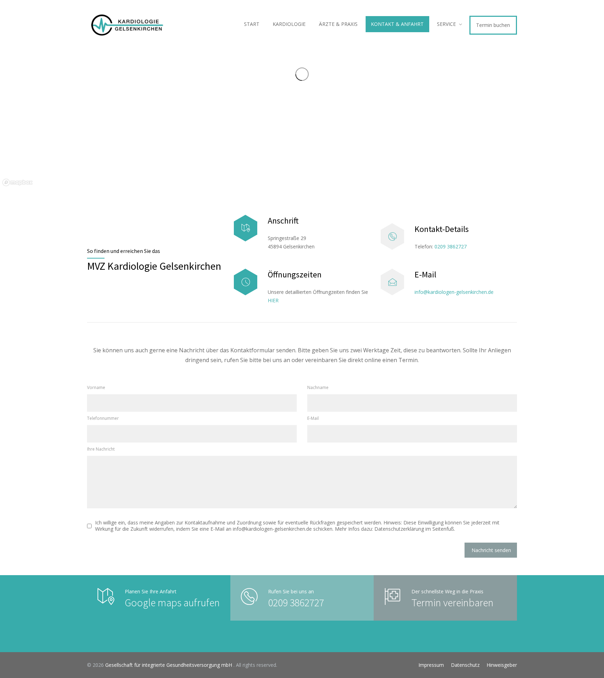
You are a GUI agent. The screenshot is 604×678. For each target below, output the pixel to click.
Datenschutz (465, 665)
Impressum (431, 665)
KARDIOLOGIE (289, 24)
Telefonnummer (103, 418)
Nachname (318, 387)
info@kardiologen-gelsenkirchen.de (454, 292)
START (251, 24)
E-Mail (313, 418)
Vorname (96, 387)
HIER (273, 300)
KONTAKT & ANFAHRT (397, 24)
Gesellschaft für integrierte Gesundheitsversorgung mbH (169, 665)
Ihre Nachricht (101, 449)
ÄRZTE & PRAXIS (338, 24)
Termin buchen (493, 25)
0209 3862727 (450, 246)
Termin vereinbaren (452, 602)
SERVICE (446, 24)
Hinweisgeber (502, 665)
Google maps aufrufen (172, 602)
